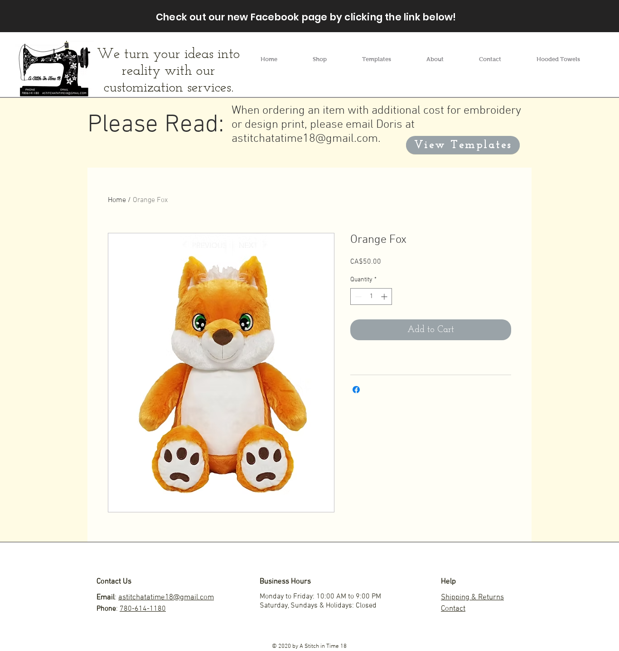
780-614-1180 (143, 608)
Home (117, 200)
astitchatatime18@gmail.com (305, 139)
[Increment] (385, 296)
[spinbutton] (371, 296)
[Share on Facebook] (356, 389)
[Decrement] (357, 296)
